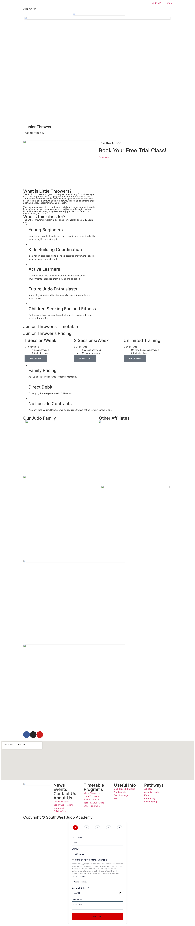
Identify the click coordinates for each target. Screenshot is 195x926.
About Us (62, 797)
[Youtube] (39, 734)
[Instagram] (33, 734)
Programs (93, 789)
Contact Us (64, 793)
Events (60, 789)
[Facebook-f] (26, 734)
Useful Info (125, 785)
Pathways (154, 785)
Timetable (94, 785)
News (59, 785)
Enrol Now (36, 358)
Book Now (104, 157)
